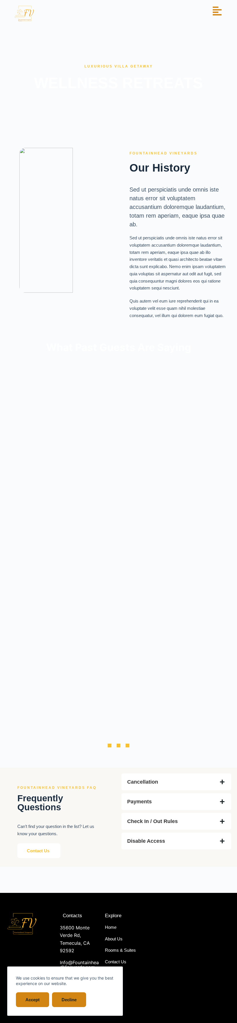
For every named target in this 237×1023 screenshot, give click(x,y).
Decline (69, 999)
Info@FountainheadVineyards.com (79, 965)
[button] (109, 745)
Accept (32, 999)
